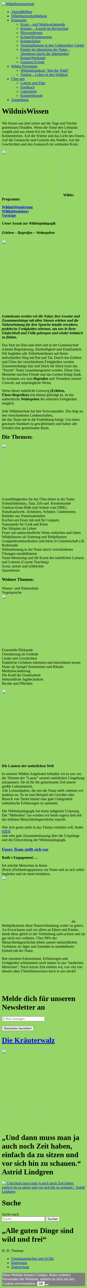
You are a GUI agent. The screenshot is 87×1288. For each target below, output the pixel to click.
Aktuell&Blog (21, 12)
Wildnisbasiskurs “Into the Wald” (44, 70)
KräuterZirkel (30, 41)
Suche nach (10, 1214)
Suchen (53, 1219)
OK (41, 1283)
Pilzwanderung (31, 33)
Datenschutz (20, 1267)
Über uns (18, 79)
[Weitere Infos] (43, 1192)
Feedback (27, 87)
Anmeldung (20, 100)
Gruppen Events (32, 62)
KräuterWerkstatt (32, 58)
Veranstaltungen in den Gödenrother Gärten (52, 45)
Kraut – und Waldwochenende (42, 24)
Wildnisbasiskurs (15, 211)
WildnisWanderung (17, 207)
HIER (6, 831)
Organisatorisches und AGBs (32, 1259)
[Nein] (47, 1284)
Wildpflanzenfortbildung (29, 16)
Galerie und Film (32, 83)
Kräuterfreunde (31, 96)
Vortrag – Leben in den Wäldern (44, 75)
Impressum (19, 1263)
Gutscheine (28, 91)
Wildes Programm (24, 66)
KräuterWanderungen (36, 37)
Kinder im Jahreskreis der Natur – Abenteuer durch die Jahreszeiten (45, 51)
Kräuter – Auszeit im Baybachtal (44, 28)
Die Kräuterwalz (28, 1040)
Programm (18, 20)
